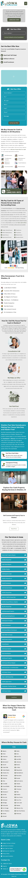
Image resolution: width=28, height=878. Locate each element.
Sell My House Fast (6, 559)
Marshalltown (19, 773)
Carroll (4, 764)
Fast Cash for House (8, 848)
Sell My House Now (6, 592)
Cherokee (5, 775)
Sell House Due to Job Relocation (10, 667)
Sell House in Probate (7, 620)
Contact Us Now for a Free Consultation (14, 37)
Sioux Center (19, 797)
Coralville (5, 783)
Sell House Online (6, 691)
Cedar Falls (5, 767)
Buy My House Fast (6, 606)
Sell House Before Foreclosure (9, 630)
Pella (17, 792)
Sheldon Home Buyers (16, 874)
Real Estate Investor (7, 639)
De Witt (5, 794)
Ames (4, 754)
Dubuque (5, 800)
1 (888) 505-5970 (14, 20)
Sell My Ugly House (6, 681)
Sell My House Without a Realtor (10, 602)
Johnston (18, 762)
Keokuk (18, 764)
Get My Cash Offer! (14, 123)
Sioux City (18, 800)
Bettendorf (5, 762)
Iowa (17, 754)
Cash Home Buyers (6, 564)
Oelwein (18, 783)
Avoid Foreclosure (9, 62)
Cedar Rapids (6, 770)
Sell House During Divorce (8, 616)
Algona (4, 751)
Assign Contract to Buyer (9, 843)
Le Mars (18, 767)
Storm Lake (19, 802)
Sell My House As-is (7, 578)
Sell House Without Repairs (8, 663)
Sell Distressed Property (8, 611)
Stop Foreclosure (6, 625)
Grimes (4, 813)
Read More (16, 526)
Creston (5, 789)
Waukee (18, 805)
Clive (4, 781)
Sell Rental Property (7, 658)
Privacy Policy (6, 853)
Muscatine (18, 775)
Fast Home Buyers (6, 653)
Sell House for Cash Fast (9, 851)
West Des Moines (20, 811)
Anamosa (5, 756)
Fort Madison (6, 811)
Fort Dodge (5, 808)
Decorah (5, 797)
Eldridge (5, 802)
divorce (13, 438)
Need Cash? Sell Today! (10, 55)
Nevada (18, 778)
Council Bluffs (6, 786)
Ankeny (4, 759)
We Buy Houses (6, 569)
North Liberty (19, 781)
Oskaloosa (19, 786)
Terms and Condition (8, 856)
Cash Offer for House (7, 634)
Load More (14, 697)
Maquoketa (19, 770)
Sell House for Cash (7, 574)
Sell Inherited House (7, 588)
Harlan (17, 751)
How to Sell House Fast (7, 677)
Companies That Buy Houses (9, 686)
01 (11, 337)
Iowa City (18, 756)
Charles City (6, 773)
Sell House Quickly (6, 649)
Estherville (5, 805)
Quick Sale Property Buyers (8, 555)
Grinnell (4, 816)
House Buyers (5, 644)
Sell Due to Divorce (9, 58)
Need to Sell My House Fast (9, 597)
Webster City (19, 808)
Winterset (18, 813)
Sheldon (18, 794)
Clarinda (5, 778)
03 (11, 392)
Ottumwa (18, 789)
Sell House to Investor (8, 846)
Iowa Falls (18, 759)
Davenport (5, 792)
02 (11, 364)
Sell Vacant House (6, 672)
